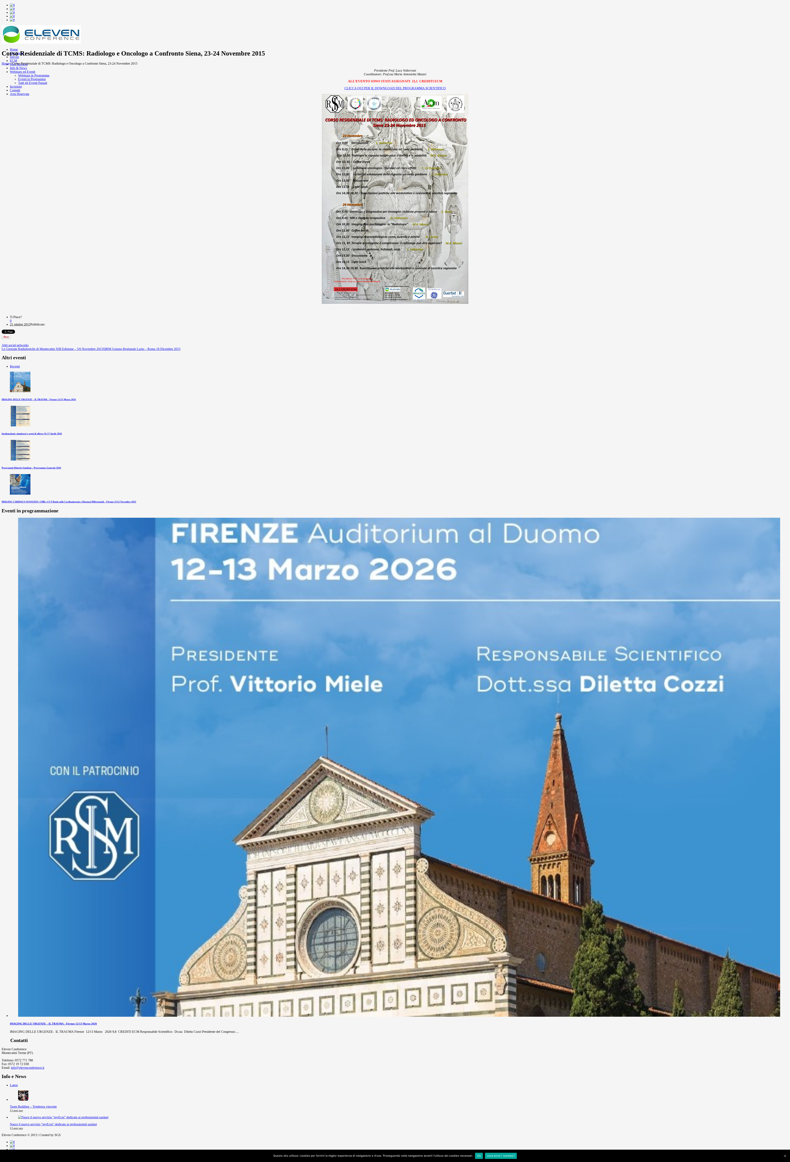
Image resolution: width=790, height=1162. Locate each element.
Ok (479, 1155)
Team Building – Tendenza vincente (33, 1106)
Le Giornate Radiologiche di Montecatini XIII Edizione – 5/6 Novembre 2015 (52, 349)
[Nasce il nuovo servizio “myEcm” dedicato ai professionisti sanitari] (63, 1117)
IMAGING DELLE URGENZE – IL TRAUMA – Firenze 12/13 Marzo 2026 (39, 399)
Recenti (15, 366)
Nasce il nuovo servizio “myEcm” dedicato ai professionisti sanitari (53, 1124)
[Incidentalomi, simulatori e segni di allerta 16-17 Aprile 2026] (20, 425)
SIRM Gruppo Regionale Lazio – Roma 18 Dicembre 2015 (141, 349)
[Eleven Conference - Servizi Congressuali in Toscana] (41, 42)
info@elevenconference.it (27, 1067)
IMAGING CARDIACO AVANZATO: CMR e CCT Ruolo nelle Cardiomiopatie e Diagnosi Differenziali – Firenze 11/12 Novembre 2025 (69, 501)
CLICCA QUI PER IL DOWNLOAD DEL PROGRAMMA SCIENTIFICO (395, 88)
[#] (12, 5)
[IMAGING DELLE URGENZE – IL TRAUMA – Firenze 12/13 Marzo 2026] (20, 391)
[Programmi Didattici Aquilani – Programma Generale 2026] (20, 459)
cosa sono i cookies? (501, 1155)
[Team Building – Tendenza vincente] (23, 1099)
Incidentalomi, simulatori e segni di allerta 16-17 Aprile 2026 (32, 433)
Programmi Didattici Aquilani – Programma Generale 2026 (31, 467)
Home (6, 63)
